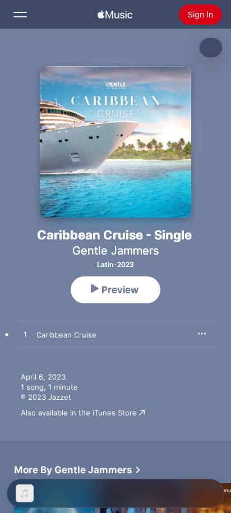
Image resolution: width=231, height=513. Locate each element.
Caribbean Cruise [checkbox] (66, 334)
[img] (115, 15)
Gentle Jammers (115, 250)
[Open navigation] (20, 14)
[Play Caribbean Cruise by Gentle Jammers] (25, 335)
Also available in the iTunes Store (79, 412)
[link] (77, 470)
